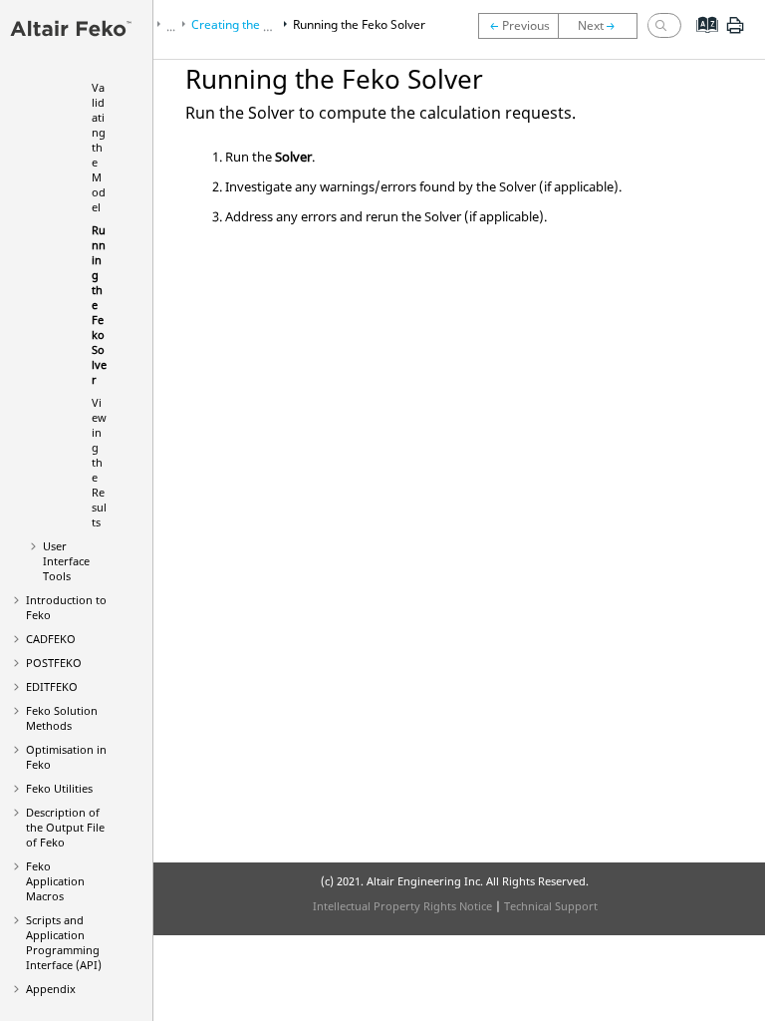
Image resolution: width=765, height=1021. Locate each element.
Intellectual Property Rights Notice (402, 905)
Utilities (59, 788)
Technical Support (551, 905)
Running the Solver (359, 24)
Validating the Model (99, 147)
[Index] (700, 40)
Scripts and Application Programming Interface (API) (64, 942)
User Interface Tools (66, 560)
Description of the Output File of (65, 827)
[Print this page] (735, 33)
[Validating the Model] (518, 26)
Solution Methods (62, 718)
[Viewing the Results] (602, 26)
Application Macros (55, 880)
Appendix (51, 988)
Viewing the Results (99, 462)
